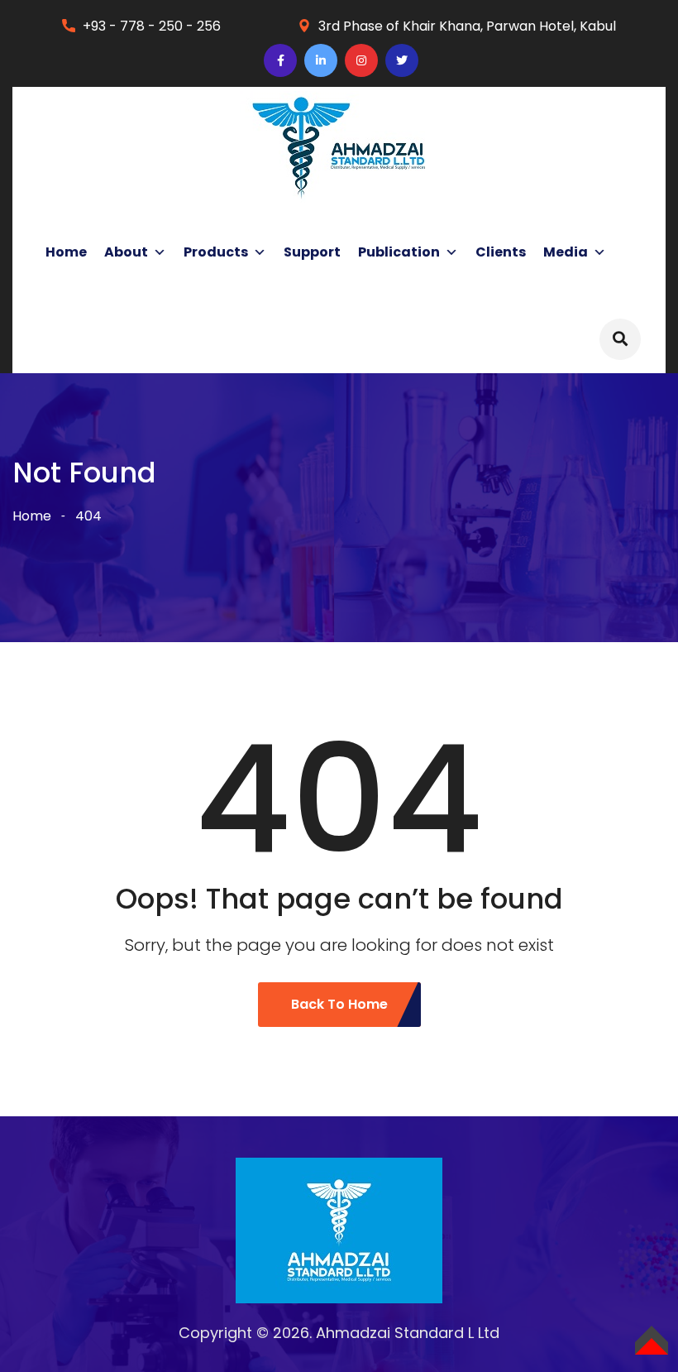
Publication (399, 251)
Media (565, 251)
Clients (500, 251)
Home (66, 251)
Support (312, 251)
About (126, 251)
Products (216, 251)
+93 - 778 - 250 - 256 (152, 26)
